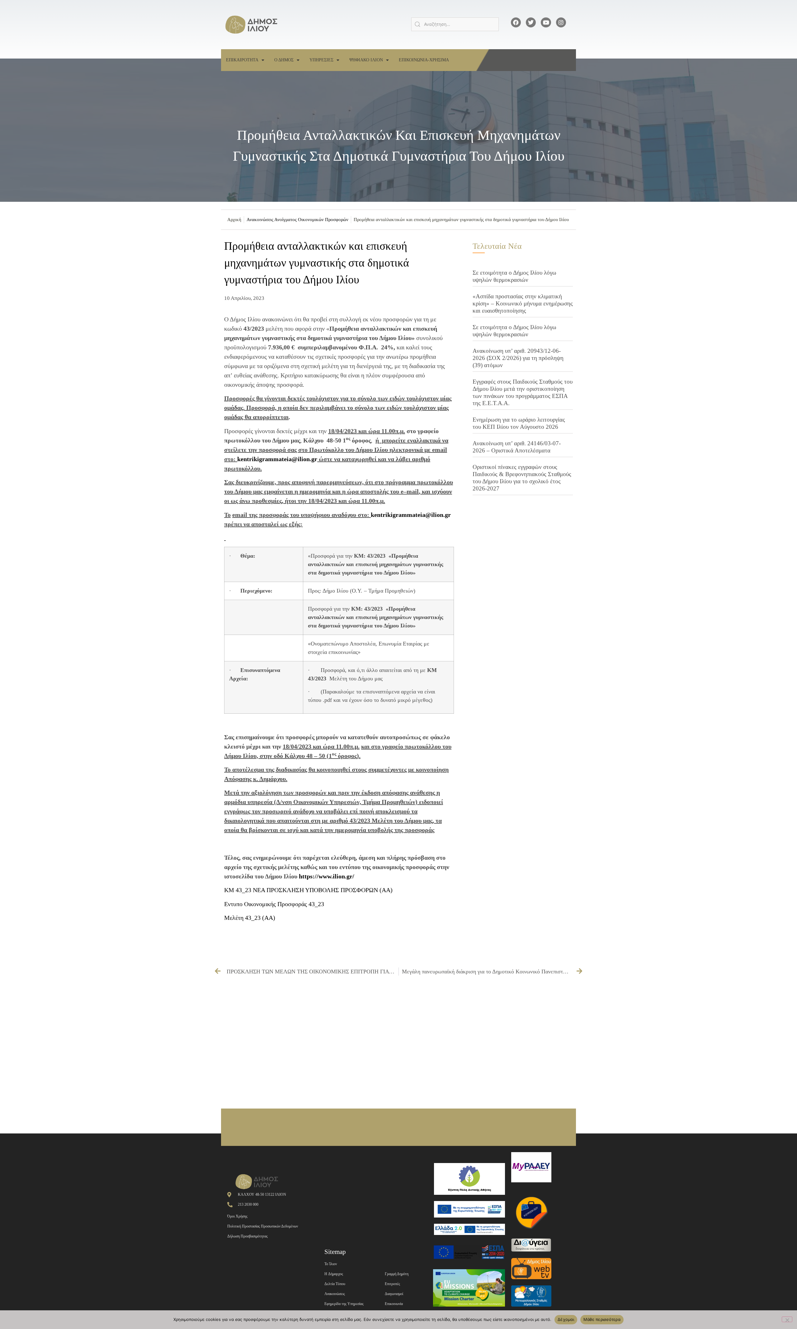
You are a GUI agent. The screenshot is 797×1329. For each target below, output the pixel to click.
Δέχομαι (566, 1319)
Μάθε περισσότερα (601, 1319)
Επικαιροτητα (242, 60)
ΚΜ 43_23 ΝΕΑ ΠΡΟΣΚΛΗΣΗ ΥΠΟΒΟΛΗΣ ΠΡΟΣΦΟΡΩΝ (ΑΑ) (308, 890)
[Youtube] (546, 22)
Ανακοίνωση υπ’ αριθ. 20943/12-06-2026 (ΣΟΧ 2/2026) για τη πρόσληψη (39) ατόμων (518, 358)
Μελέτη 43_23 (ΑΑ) (249, 917)
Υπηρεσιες (321, 60)
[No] (787, 1319)
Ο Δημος (284, 60)
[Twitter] (531, 22)
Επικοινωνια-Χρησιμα (424, 60)
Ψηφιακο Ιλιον (366, 60)
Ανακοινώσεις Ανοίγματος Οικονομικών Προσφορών (297, 219)
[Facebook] (516, 22)
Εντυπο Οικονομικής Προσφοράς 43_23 (274, 904)
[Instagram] (561, 22)
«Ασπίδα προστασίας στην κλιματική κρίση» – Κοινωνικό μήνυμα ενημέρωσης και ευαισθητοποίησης (523, 303)
